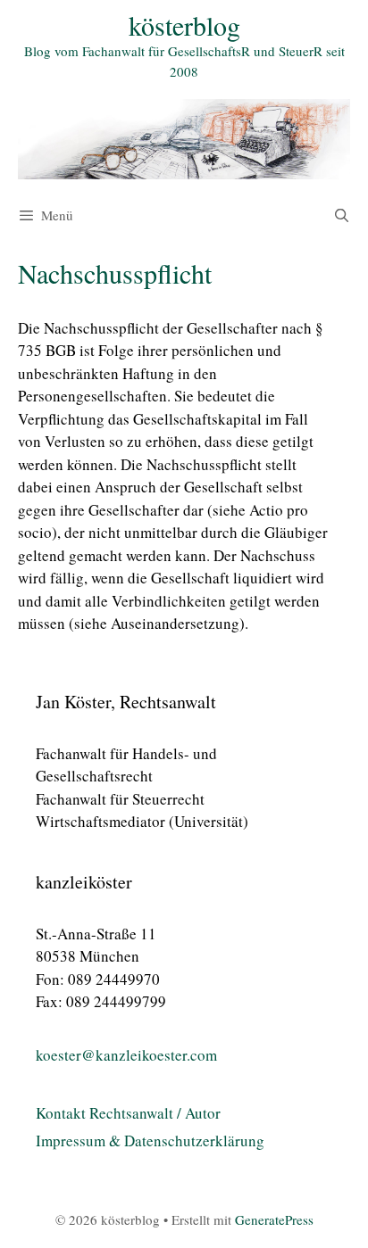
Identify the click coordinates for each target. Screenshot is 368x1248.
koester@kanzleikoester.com (126, 1055)
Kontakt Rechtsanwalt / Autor (128, 1113)
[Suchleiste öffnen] (341, 215)
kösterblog (184, 25)
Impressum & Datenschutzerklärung (150, 1140)
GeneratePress (274, 1219)
